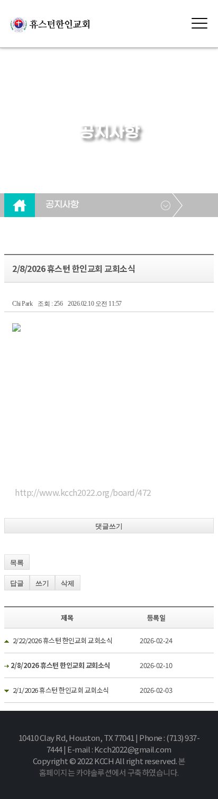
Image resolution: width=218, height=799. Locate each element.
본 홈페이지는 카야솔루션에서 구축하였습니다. (112, 766)
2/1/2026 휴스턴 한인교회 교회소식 (61, 690)
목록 (17, 563)
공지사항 (62, 205)
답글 (17, 583)
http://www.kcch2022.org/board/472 (83, 492)
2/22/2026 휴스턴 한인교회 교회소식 (63, 640)
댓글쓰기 (109, 526)
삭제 (68, 583)
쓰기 (42, 583)
